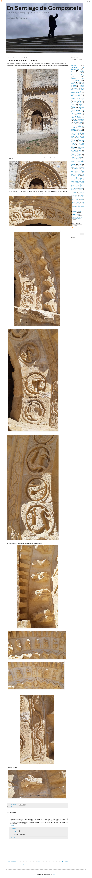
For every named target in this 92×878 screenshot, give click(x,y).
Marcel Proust (76, 198)
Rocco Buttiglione (79, 184)
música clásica (77, 78)
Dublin (78, 175)
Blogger (53, 874)
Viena (75, 91)
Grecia (72, 143)
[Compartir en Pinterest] (25, 805)
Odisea (79, 114)
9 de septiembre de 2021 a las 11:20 (23, 816)
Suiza (81, 122)
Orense (72, 156)
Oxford (80, 130)
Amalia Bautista (74, 186)
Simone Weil (79, 185)
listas (72, 117)
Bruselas (79, 165)
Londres (79, 117)
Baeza (81, 186)
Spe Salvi (73, 200)
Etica (80, 150)
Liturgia (79, 127)
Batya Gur (73, 188)
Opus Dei (81, 86)
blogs (75, 109)
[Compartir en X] (22, 805)
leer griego (75, 148)
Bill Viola (81, 195)
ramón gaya (81, 107)
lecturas (77, 80)
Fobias (80, 103)
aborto (82, 120)
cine (72, 89)
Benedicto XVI (77, 101)
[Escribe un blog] (20, 805)
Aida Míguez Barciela (79, 191)
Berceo (82, 137)
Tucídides (80, 164)
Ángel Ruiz (16, 831)
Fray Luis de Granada (77, 163)
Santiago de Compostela (77, 68)
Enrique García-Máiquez (77, 109)
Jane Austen (73, 206)
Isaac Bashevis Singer (77, 176)
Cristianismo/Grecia (75, 129)
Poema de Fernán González (78, 178)
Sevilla (72, 185)
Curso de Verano (75, 158)
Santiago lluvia (80, 133)
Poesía (72, 94)
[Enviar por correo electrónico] (19, 805)
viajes (77, 137)
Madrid (82, 100)
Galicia (73, 65)
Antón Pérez (13, 816)
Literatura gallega (80, 147)
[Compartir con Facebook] (23, 805)
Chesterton (73, 167)
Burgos (12, 806)
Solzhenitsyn (75, 179)
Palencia (80, 189)
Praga (72, 123)
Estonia (75, 122)
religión (75, 88)
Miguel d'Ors (81, 125)
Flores (72, 119)
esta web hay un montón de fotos (15, 801)
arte (72, 71)
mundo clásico (74, 83)
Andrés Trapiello (75, 92)
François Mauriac (74, 205)
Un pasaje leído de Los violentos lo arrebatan (77, 218)
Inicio (38, 861)
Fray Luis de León (76, 116)
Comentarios (75, 228)
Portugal (81, 205)
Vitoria (72, 161)
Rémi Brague (79, 156)
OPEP (74, 126)
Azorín (72, 165)
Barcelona (73, 125)
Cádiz (72, 174)
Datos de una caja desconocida (76, 215)
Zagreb (72, 114)
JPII (77, 188)
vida (77, 77)
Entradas (75, 225)
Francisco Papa (81, 196)
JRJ (74, 146)
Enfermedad (81, 119)
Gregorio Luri (81, 144)
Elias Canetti (73, 196)
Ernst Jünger (80, 203)
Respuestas (14, 828)
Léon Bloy (79, 170)
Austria (75, 100)
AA (81, 88)
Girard (72, 181)
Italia (79, 82)
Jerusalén (73, 103)
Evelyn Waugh (80, 89)
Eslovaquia (73, 130)
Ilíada (72, 104)
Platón (72, 191)
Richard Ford (81, 193)
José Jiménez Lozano (77, 111)
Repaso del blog (77, 75)
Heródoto (76, 168)
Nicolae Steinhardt (78, 160)
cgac (80, 91)
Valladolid (79, 94)
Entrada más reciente (11, 861)
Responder (12, 825)
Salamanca (80, 172)
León (83, 158)
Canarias (74, 192)
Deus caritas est (81, 167)
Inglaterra (82, 151)
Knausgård (73, 164)
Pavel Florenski (76, 182)
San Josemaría (75, 95)
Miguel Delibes (74, 171)
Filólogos (79, 132)
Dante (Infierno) (80, 161)
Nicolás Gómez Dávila (79, 181)
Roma (80, 141)
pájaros (81, 179)
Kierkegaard (73, 189)
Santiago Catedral (76, 113)
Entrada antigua (64, 861)
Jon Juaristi (82, 177)
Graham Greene (74, 151)
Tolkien (79, 123)
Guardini (79, 154)
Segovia (81, 199)
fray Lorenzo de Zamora (76, 157)
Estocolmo (81, 98)
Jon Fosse (81, 188)
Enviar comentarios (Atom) (18, 864)
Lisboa (72, 133)
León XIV (76, 207)
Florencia (73, 97)
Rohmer (76, 199)
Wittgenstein (74, 195)
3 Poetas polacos (76, 134)
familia (72, 132)
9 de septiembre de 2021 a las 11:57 (28, 831)
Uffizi (74, 153)
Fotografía (75, 120)
